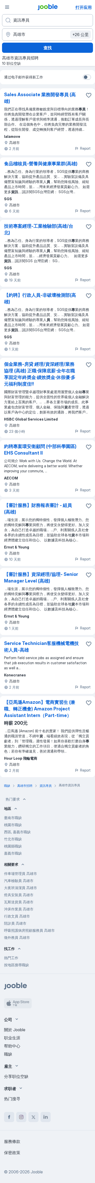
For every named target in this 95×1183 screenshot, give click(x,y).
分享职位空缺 (16, 1076)
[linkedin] (46, 1117)
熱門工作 (11, 958)
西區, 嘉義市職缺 (17, 832)
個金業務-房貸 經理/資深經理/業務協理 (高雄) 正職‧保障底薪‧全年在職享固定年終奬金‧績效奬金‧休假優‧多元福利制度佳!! (39, 374)
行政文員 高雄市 (17, 916)
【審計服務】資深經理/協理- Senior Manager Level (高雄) (41, 578)
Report (85, 148)
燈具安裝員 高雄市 (18, 895)
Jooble (37, 1171)
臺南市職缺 (13, 817)
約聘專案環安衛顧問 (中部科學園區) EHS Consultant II (40, 450)
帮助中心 (12, 1045)
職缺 (8, 1054)
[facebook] (9, 1117)
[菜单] (7, 7)
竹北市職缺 (13, 839)
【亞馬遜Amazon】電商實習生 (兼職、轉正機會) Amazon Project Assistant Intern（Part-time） (39, 708)
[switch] (87, 77)
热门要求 (13, 799)
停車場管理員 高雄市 (20, 873)
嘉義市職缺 (13, 853)
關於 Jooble (14, 1029)
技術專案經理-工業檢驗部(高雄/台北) (38, 229)
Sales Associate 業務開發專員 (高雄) (40, 98)
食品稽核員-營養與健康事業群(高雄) (41, 163)
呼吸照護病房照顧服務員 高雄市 (29, 930)
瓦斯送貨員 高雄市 (18, 902)
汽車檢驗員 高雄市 (18, 880)
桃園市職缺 (13, 825)
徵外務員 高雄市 (17, 937)
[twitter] (33, 1117)
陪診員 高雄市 (15, 923)
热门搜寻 (12, 1098)
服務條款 (12, 1141)
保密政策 (12, 1152)
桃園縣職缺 (13, 846)
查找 (48, 47)
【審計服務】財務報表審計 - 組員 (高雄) (38, 508)
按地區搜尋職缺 (16, 965)
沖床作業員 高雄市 (18, 909)
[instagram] (21, 1117)
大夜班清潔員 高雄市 (20, 888)
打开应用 (83, 7)
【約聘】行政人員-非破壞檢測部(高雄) (40, 298)
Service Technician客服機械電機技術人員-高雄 (41, 647)
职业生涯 (12, 1037)
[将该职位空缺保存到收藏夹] (88, 95)
